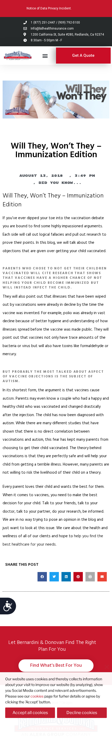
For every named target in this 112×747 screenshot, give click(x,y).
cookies (36, 696)
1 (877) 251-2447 (43, 22)
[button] (45, 55)
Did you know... (60, 183)
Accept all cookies (30, 712)
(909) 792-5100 (69, 22)
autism (8, 398)
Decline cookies (81, 712)
